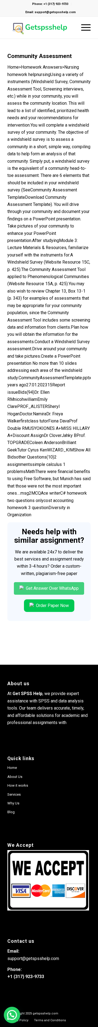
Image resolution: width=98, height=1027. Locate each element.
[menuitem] (50, 1020)
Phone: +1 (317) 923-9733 (50, 4)
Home (12, 768)
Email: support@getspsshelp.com (50, 12)
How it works (17, 785)
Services (14, 794)
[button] (12, 1015)
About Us (14, 777)
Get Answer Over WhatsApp (52, 588)
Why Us (13, 803)
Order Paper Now (52, 605)
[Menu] (83, 28)
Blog (11, 812)
